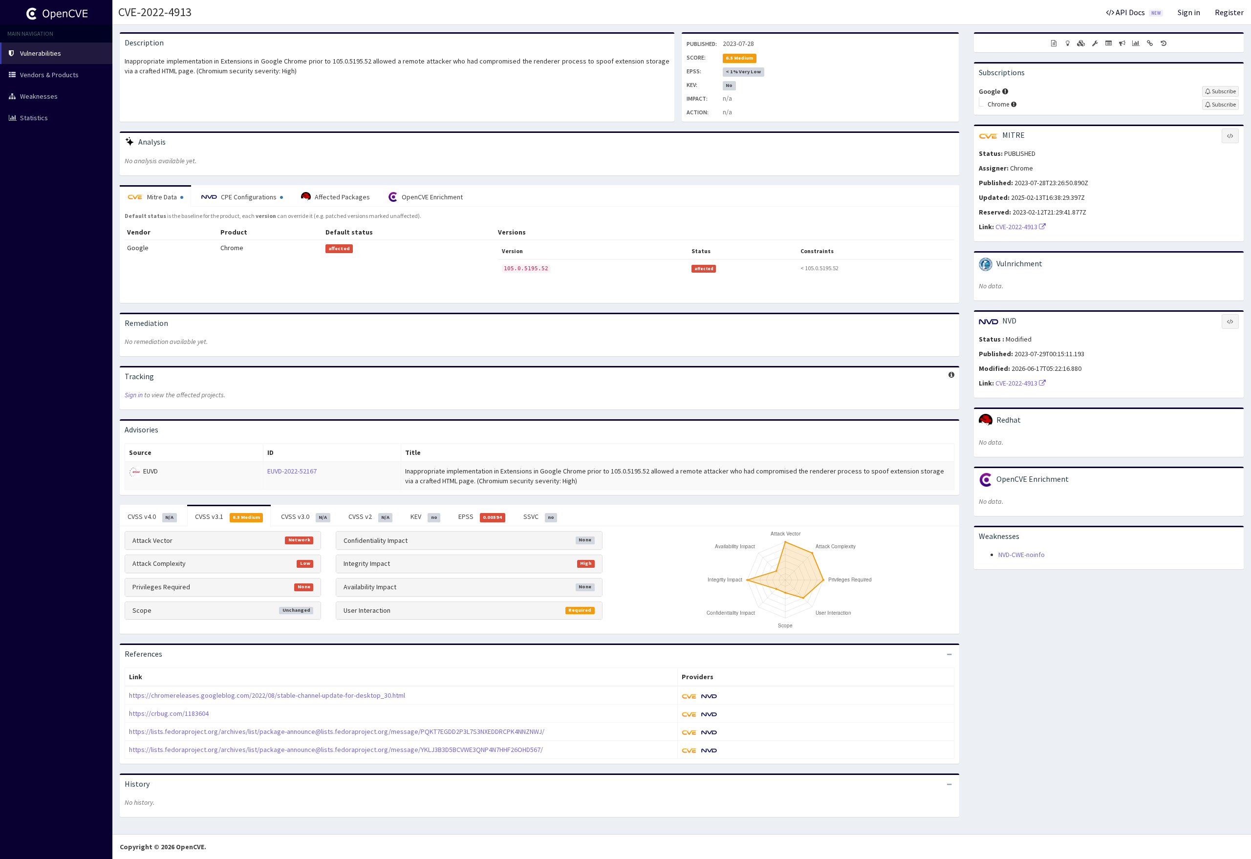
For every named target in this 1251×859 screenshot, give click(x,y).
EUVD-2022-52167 (292, 471)
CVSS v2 (368, 516)
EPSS (480, 516)
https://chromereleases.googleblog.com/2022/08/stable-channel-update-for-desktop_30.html (267, 695)
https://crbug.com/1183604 (169, 713)
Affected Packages (341, 197)
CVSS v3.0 (304, 516)
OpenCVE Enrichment (431, 197)
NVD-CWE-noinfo (1021, 554)
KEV (423, 516)
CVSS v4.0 (150, 516)
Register (1229, 12)
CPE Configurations (248, 197)
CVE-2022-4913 (155, 12)
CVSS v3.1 (227, 516)
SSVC (538, 516)
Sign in (1189, 12)
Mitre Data (162, 197)
